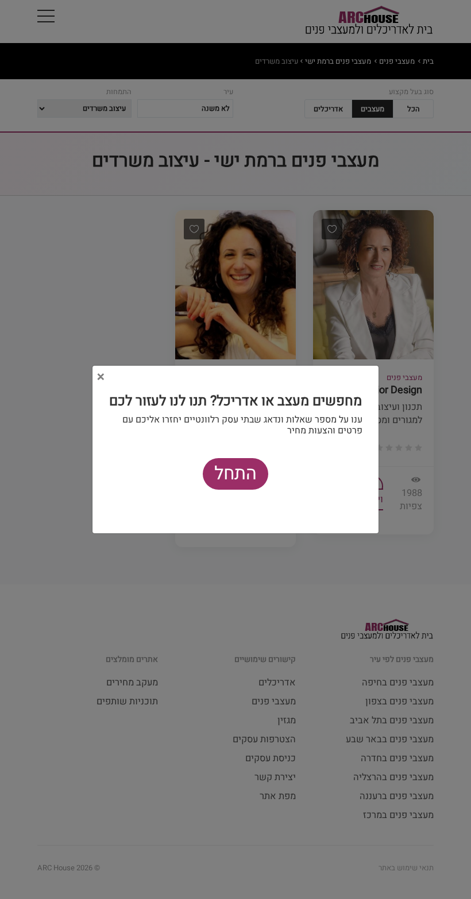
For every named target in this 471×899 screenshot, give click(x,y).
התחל (235, 473)
